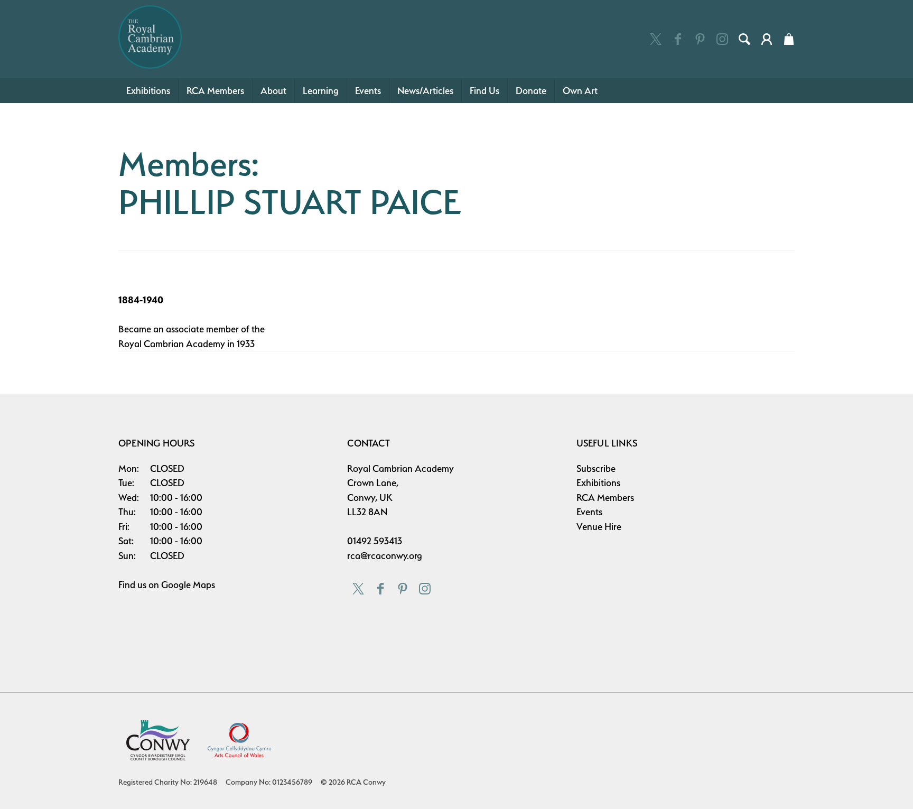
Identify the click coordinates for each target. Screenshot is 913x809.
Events (368, 90)
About (273, 90)
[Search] (744, 39)
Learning (321, 90)
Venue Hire (598, 526)
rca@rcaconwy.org (384, 555)
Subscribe (596, 468)
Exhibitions (148, 90)
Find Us (484, 90)
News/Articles (425, 90)
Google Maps (188, 584)
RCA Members (215, 90)
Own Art (580, 90)
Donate (531, 90)
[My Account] (767, 39)
